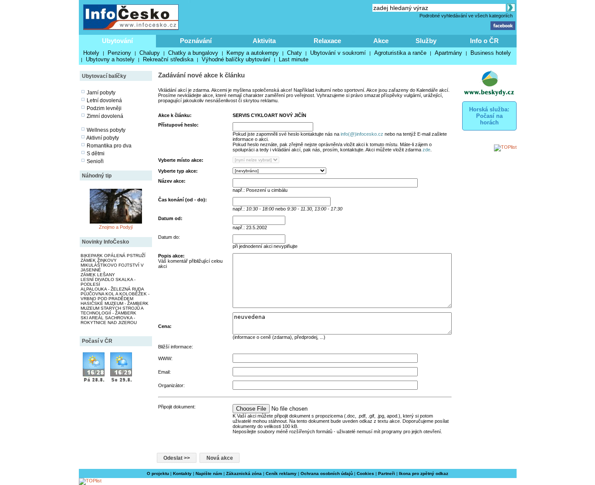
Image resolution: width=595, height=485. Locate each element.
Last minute (293, 59)
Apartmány (448, 53)
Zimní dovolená (105, 116)
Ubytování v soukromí (338, 53)
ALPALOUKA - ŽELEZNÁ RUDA (112, 289)
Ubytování (117, 40)
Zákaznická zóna (244, 473)
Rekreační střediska (168, 59)
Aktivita (264, 40)
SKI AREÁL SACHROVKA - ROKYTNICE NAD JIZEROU (109, 320)
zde (426, 149)
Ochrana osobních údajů (327, 473)
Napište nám (209, 473)
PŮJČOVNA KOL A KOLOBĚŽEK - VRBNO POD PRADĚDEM (115, 296)
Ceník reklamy (281, 473)
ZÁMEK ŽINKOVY (99, 260)
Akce (381, 40)
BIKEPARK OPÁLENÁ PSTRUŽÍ (113, 255)
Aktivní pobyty (102, 138)
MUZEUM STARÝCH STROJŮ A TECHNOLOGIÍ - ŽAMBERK (112, 310)
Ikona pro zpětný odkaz (423, 473)
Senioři (95, 161)
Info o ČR (484, 40)
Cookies (365, 473)
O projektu (158, 473)
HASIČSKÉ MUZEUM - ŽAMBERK (115, 303)
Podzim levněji (104, 108)
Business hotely (490, 53)
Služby (426, 40)
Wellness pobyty (106, 130)
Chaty (294, 53)
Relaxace (327, 40)
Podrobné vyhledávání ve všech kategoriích (466, 15)
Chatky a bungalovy (193, 53)
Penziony (119, 53)
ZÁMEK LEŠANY (98, 274)
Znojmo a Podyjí (116, 227)
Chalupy (149, 53)
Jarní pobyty (101, 93)
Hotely (91, 53)
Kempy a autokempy (253, 53)
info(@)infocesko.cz (362, 134)
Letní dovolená (104, 100)
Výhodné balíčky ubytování (236, 59)
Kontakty (182, 473)
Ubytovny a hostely (110, 59)
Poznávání (196, 40)
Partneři (386, 473)
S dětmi (96, 154)
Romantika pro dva (109, 146)
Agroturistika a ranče (400, 53)
